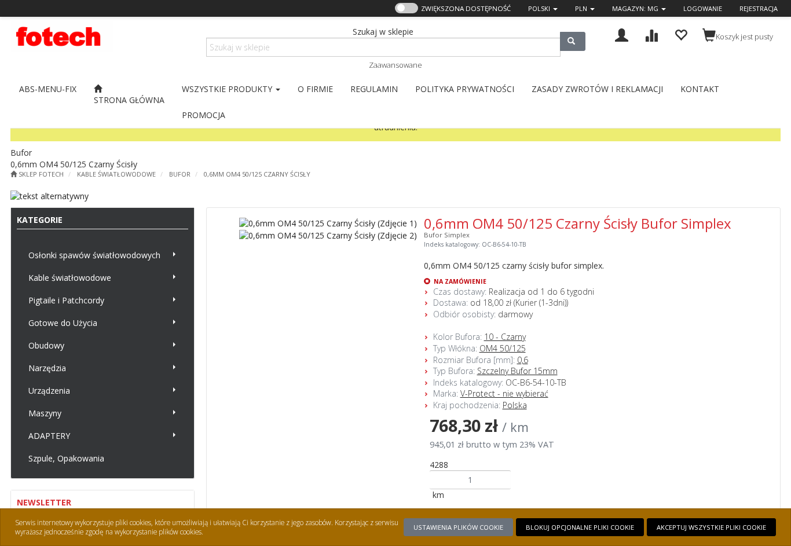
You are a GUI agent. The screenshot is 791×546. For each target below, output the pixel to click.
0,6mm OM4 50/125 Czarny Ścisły (257, 174)
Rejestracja (758, 8)
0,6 (522, 359)
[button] (542, 8)
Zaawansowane (395, 65)
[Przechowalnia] (681, 34)
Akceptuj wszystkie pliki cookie (711, 527)
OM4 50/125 (502, 348)
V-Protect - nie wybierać (504, 393)
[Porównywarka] (651, 34)
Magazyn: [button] (635, 8)
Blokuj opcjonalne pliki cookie (580, 527)
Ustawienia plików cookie (458, 527)
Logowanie (702, 8)
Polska (515, 405)
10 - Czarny (505, 336)
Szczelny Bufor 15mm (517, 370)
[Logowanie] (621, 34)
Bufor (180, 174)
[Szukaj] (572, 41)
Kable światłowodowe (116, 174)
